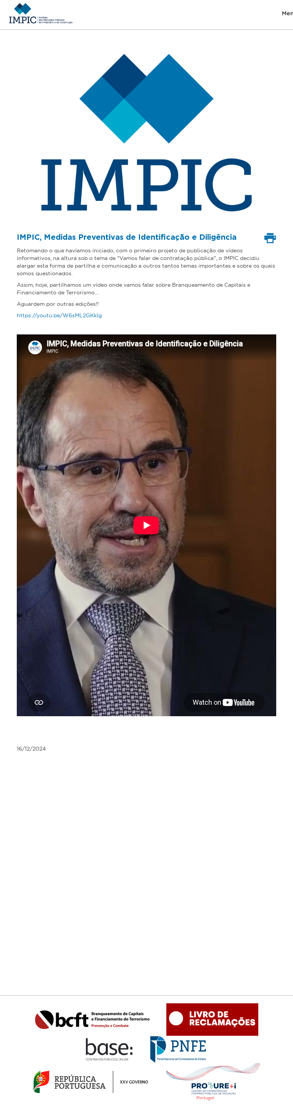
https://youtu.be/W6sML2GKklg (59, 315)
